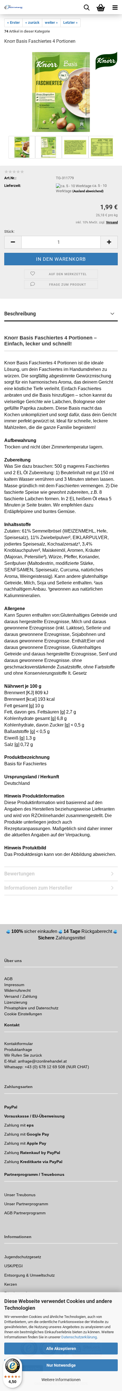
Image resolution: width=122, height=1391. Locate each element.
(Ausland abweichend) (88, 191)
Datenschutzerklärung (79, 1337)
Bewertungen (19, 874)
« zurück (32, 22)
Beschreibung (20, 314)
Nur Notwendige (61, 1365)
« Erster (13, 22)
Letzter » (70, 22)
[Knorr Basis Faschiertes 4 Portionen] (61, 92)
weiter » (51, 22)
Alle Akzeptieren (61, 1348)
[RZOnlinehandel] (11, 7)
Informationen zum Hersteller (38, 888)
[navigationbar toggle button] (115, 7)
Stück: (9, 231)
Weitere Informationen (61, 1379)
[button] (12, 242)
